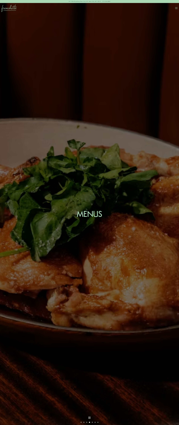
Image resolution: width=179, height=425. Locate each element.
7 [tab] (98, 422)
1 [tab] (81, 422)
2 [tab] (84, 422)
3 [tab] (87, 422)
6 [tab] (95, 422)
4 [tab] (89, 422)
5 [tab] (92, 422)
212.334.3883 (106, 1)
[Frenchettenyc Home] (15, 8)
